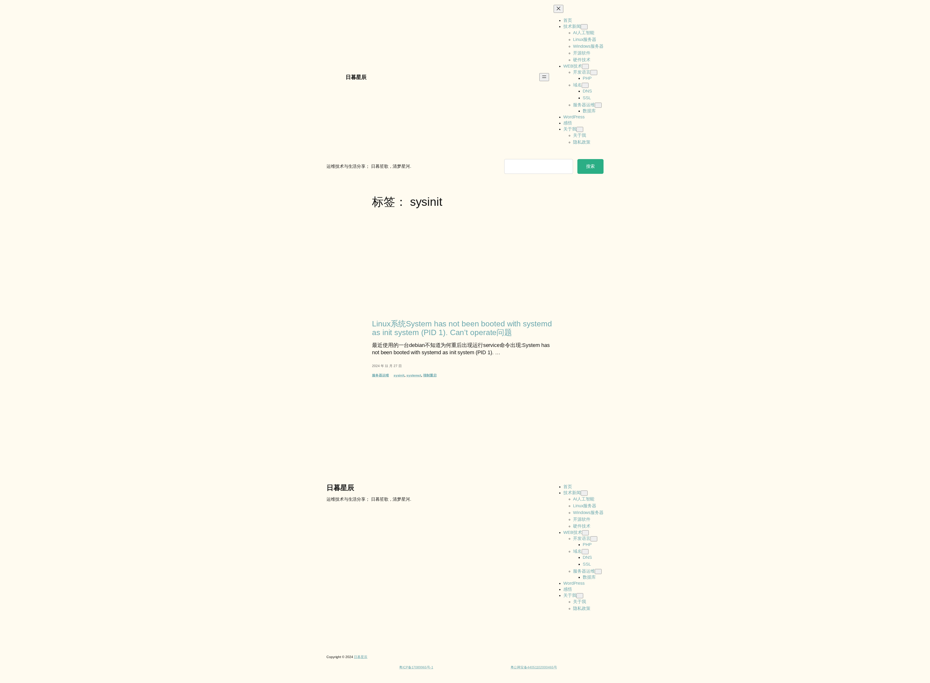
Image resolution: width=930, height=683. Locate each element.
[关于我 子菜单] (579, 129)
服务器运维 (380, 375)
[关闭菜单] (558, 9)
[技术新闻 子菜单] (584, 26)
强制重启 (430, 375)
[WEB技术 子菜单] (585, 66)
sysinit (399, 375)
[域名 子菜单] (585, 85)
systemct (413, 375)
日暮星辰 (356, 77)
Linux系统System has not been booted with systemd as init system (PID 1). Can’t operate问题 (462, 328)
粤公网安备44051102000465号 (534, 667)
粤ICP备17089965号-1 (416, 667)
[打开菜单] (544, 77)
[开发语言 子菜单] (593, 72)
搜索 (590, 166)
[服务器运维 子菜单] (598, 105)
